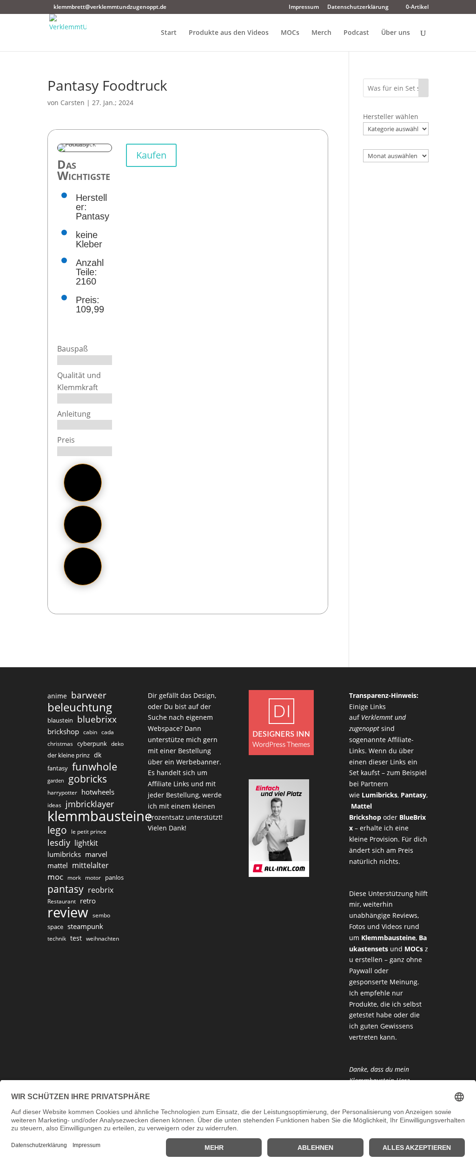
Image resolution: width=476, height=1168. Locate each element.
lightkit (86, 843)
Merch (321, 33)
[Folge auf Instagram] (83, 524)
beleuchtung (79, 707)
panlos (114, 877)
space (55, 926)
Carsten (72, 102)
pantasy (65, 889)
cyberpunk (92, 743)
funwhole (94, 766)
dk (97, 754)
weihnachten (102, 938)
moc (55, 876)
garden (55, 780)
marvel (96, 854)
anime (57, 695)
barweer (88, 695)
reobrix (100, 890)
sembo (101, 915)
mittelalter (90, 865)
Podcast (356, 33)
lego (57, 830)
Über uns (395, 33)
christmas (60, 744)
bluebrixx (97, 719)
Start (169, 33)
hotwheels (97, 791)
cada (107, 732)
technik (56, 938)
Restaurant (61, 901)
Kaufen (151, 155)
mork (74, 878)
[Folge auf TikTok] (83, 483)
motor (93, 878)
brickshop (63, 731)
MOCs (290, 33)
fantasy (57, 768)
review (67, 912)
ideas (54, 805)
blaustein (60, 720)
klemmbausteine (99, 816)
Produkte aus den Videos (229, 33)
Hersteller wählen (390, 116)
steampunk (85, 926)
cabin (90, 732)
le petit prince (88, 832)
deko (117, 744)
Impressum (304, 7)
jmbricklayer (90, 804)
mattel (57, 865)
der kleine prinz (68, 755)
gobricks (87, 779)
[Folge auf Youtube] (83, 566)
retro (88, 900)
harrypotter (62, 792)
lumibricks (64, 854)
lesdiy (58, 842)
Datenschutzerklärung (358, 7)
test (76, 938)
